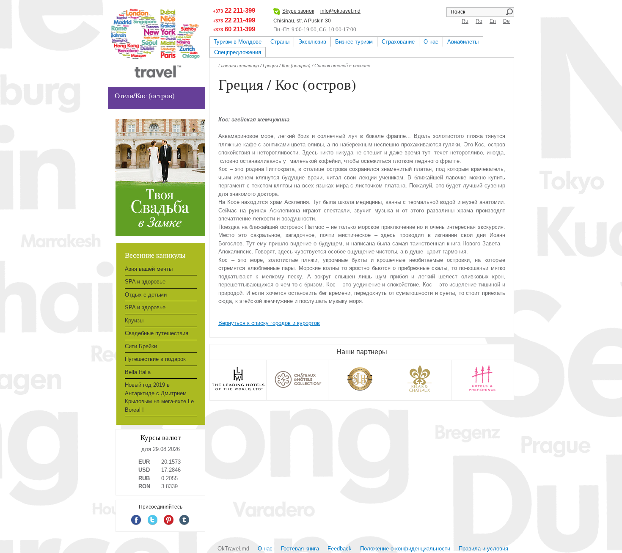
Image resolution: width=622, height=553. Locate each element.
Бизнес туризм (354, 42)
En (493, 21)
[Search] (509, 12)
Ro (479, 21)
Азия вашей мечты (149, 269)
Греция (270, 65)
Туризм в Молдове (237, 42)
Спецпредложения (237, 52)
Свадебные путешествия (156, 333)
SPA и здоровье (145, 281)
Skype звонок (298, 11)
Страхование (398, 42)
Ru (465, 21)
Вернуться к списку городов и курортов (269, 323)
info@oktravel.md (340, 11)
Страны (279, 42)
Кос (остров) (296, 65)
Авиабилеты (463, 42)
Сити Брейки (141, 346)
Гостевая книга (300, 548)
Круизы (134, 320)
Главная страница (238, 65)
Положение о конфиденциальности (405, 548)
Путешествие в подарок (155, 359)
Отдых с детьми (146, 295)
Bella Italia (138, 372)
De (506, 21)
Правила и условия (483, 548)
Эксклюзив (312, 42)
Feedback (340, 548)
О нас (431, 42)
